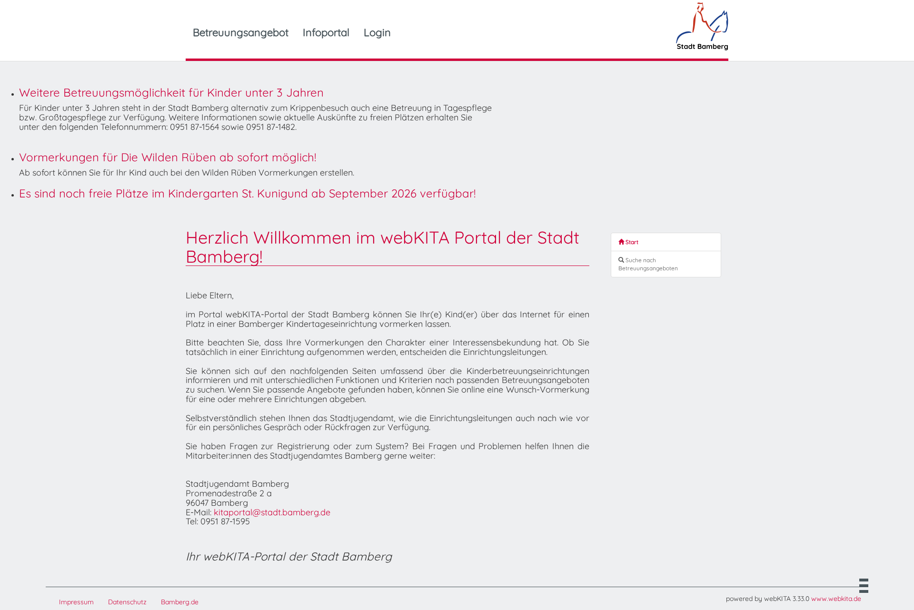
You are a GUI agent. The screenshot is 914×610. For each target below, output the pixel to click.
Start (631, 242)
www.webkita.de (836, 598)
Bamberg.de (180, 602)
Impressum (76, 602)
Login (377, 32)
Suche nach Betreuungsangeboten (648, 264)
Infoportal (326, 32)
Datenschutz (127, 602)
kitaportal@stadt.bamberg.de (272, 512)
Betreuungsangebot (240, 32)
